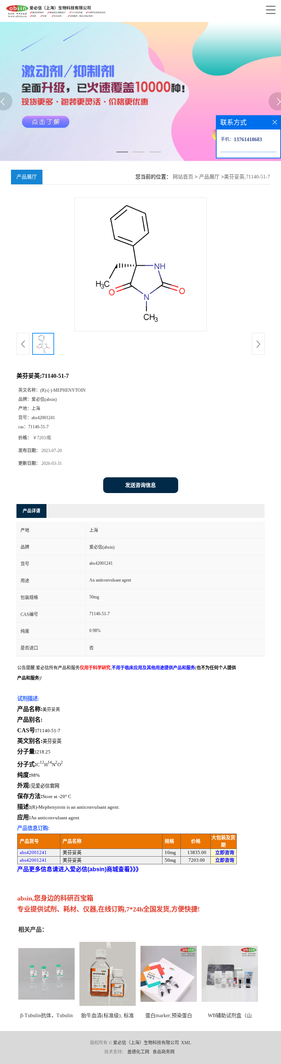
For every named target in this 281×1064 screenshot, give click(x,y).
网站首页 (183, 177)
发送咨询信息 (140, 485)
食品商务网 (164, 1051)
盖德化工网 (138, 1051)
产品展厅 (209, 177)
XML (186, 1042)
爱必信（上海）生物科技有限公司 (146, 1042)
